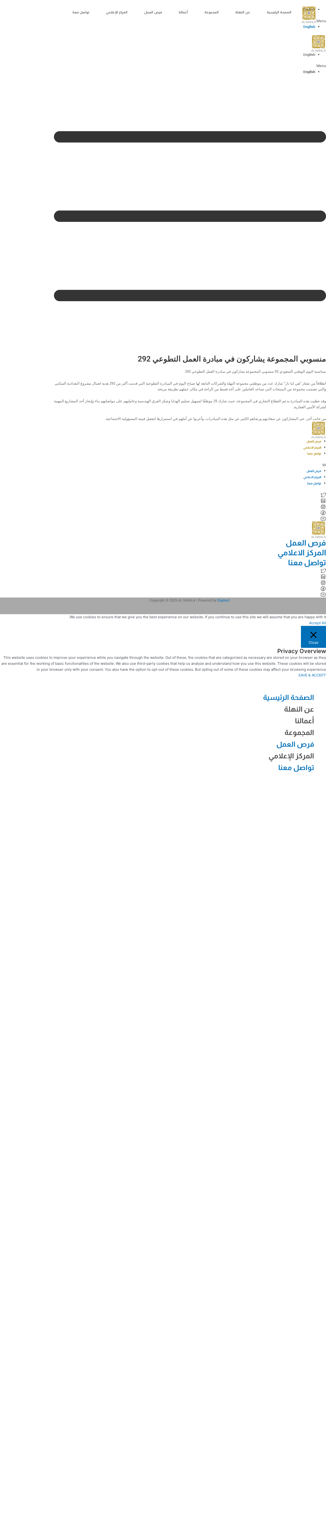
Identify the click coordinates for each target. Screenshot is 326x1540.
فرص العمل (153, 12)
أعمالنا (183, 12)
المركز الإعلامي (117, 12)
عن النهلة (242, 12)
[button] (190, 66)
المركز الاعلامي (312, 447)
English (309, 26)
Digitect (223, 600)
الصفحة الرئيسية (279, 12)
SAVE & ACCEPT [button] (312, 675)
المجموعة (212, 12)
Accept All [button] (317, 623)
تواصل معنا (81, 12)
